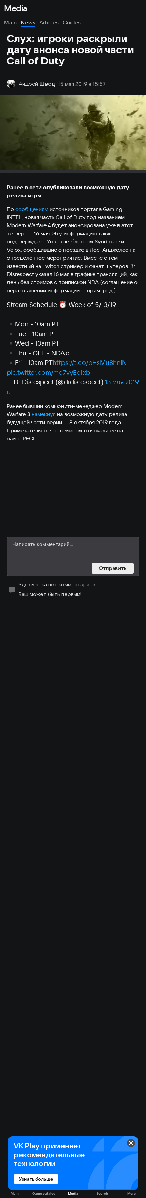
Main (10, 22)
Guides (72, 22)
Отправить (113, 568)
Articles (49, 22)
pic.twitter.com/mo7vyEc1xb (48, 372)
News (28, 22)
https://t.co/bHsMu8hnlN (90, 362)
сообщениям (31, 208)
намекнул (44, 414)
